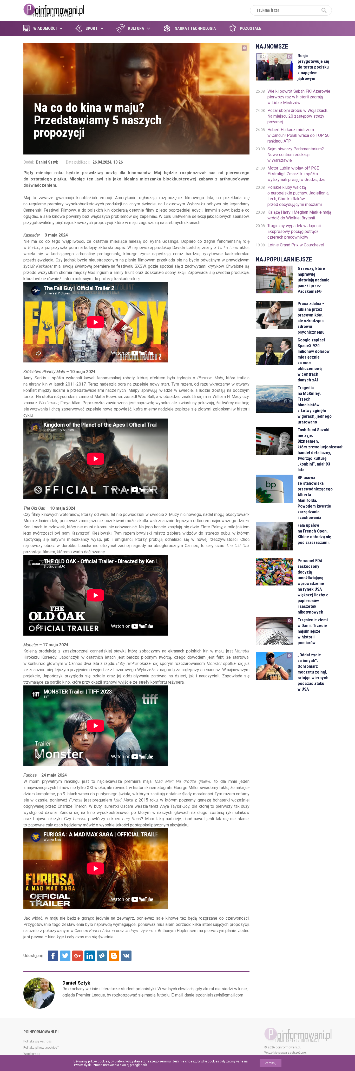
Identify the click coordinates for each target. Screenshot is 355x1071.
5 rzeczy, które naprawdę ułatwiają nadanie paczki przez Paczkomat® (314, 280)
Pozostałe (250, 28)
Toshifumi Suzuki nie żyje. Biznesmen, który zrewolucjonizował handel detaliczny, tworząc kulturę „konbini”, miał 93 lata (315, 449)
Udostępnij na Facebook (53, 956)
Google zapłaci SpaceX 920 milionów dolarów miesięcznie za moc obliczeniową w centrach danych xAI (314, 359)
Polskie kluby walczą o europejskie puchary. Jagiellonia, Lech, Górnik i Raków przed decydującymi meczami (298, 196)
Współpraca (31, 1054)
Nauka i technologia (195, 28)
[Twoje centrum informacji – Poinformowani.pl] (53, 9)
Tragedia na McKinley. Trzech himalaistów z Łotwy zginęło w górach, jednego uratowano (315, 405)
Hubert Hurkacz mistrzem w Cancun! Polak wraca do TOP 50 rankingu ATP (298, 135)
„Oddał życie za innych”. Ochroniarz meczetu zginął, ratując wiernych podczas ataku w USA (313, 672)
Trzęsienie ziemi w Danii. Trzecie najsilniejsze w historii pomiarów (313, 631)
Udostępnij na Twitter (65, 956)
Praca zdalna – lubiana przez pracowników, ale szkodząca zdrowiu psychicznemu (311, 318)
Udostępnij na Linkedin (89, 956)
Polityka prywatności (37, 1041)
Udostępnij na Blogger (114, 956)
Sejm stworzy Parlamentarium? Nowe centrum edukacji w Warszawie (295, 154)
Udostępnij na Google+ (77, 956)
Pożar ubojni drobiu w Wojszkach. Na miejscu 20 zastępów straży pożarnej (297, 116)
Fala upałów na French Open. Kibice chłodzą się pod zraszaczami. (314, 534)
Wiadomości (45, 28)
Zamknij (270, 1063)
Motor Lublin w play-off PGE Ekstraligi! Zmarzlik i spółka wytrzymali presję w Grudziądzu (296, 174)
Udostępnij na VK (126, 956)
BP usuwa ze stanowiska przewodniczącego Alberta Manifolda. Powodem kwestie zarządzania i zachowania (315, 497)
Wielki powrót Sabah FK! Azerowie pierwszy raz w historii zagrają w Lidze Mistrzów (298, 97)
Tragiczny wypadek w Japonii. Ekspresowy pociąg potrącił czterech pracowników (294, 231)
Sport (92, 28)
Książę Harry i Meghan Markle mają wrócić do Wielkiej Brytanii (299, 215)
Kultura (136, 28)
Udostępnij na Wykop (102, 956)
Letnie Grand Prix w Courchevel (295, 245)
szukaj (324, 10)
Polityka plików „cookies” (40, 1047)
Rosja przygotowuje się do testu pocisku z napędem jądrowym (313, 67)
